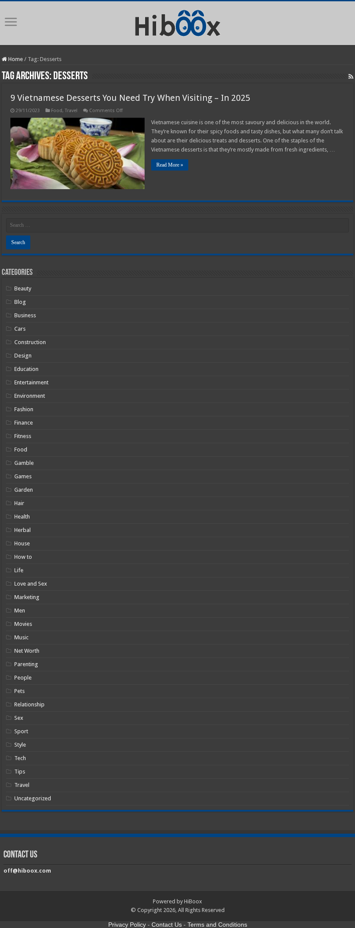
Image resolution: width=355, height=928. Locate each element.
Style (20, 744)
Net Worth (26, 651)
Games (23, 476)
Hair (19, 503)
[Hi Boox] (177, 21)
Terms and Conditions (217, 924)
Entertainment (31, 382)
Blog (20, 302)
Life (18, 570)
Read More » (169, 165)
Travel (71, 110)
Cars (20, 328)
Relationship (29, 704)
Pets (19, 691)
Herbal (22, 530)
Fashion (23, 409)
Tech (20, 758)
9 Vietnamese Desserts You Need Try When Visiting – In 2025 (130, 98)
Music (21, 637)
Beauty (22, 288)
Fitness (22, 436)
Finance (23, 422)
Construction (30, 342)
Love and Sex (30, 583)
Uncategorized (32, 798)
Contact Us (167, 924)
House (22, 543)
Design (23, 355)
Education (26, 369)
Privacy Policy (127, 924)
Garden (23, 490)
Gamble (24, 463)
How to (23, 557)
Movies (23, 624)
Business (25, 315)
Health (22, 516)
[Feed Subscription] (351, 76)
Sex (18, 718)
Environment (29, 396)
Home (15, 59)
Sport (21, 731)
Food (56, 110)
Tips (19, 771)
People (23, 677)
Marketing (26, 597)
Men (19, 610)
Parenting (26, 664)
